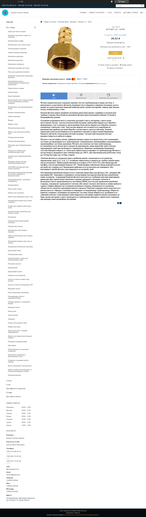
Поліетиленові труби (15, 254)
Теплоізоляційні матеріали (17, 49)
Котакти (117, 13)
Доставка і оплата (130, 13)
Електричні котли (14, 307)
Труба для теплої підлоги (17, 31)
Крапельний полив (14, 250)
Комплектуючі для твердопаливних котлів (20, 108)
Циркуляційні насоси (15, 271)
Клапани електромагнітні (16, 112)
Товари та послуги (96, 13)
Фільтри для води (14, 327)
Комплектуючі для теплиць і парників (17, 231)
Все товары (10, 27)
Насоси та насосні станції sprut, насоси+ (18, 280)
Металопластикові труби (16, 128)
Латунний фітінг (13, 185)
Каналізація (12, 217)
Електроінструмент (14, 375)
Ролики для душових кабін (17, 323)
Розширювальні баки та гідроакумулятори (16, 297)
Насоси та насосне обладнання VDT (20, 285)
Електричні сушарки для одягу (18, 68)
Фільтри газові (13, 124)
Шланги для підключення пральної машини (20, 337)
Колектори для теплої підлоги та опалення (19, 36)
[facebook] (118, 203)
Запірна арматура (14, 116)
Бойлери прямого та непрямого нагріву (19, 302)
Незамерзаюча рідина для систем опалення (20, 201)
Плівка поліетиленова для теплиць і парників (20, 236)
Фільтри (10, 120)
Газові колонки (13, 315)
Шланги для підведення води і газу (20, 197)
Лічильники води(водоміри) (17, 342)
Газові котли (12, 311)
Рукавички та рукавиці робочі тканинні (18, 361)
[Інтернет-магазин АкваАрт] (5, 13)
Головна (83, 13)
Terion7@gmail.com (13, 475)
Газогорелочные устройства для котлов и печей (19, 212)
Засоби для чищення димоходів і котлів (19, 207)
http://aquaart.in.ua (12, 469)
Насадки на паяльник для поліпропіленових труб (17, 151)
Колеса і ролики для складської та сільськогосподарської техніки (20, 370)
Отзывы (9, 392)
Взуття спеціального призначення (19, 366)
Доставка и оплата (13, 396)
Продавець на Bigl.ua (73, 513)
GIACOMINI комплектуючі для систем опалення (18, 168)
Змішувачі (11, 319)
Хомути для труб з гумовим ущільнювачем (17, 331)
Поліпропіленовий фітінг (16, 141)
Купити (115, 53)
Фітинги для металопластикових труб (19, 132)
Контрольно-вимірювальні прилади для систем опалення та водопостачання (20, 174)
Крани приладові (14, 96)
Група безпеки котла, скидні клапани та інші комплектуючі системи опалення (20, 101)
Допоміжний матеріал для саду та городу (20, 242)
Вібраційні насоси (14, 289)
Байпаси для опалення (16, 193)
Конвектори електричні (16, 64)
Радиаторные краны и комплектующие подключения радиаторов (18, 82)
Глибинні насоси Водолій (16, 275)
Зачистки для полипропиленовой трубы (19, 157)
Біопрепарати (12, 268)
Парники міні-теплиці (15, 226)
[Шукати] (141, 5)
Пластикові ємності (14, 264)
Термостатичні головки (16, 88)
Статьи (9, 381)
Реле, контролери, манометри (18, 292)
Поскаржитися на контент (73, 515)
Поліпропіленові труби (16, 137)
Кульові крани (13, 92)
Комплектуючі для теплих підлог (19, 45)
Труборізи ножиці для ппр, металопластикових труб (17, 162)
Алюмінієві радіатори (15, 60)
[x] (120, 203)
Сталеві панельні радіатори (17, 52)
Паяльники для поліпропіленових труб (19, 146)
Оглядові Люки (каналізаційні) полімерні (18, 221)
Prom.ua (83, 511)
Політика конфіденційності (90, 515)
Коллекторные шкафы (15, 41)
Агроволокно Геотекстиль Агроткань (20, 247)
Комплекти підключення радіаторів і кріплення (20, 76)
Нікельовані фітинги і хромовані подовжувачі (19, 180)
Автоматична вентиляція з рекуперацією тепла (17, 355)
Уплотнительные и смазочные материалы (18, 350)
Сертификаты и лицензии (15, 388)
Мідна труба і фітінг (15, 189)
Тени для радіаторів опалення (18, 72)
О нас (109, 13)
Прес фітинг (12, 345)
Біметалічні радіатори (15, 56)
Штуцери (73, 22)
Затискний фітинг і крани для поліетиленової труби (18, 259)
